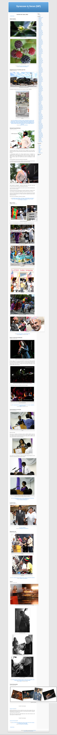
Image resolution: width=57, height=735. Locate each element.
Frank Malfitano (18, 198)
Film (30, 722)
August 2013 (40, 91)
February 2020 (40, 30)
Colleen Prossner (14, 679)
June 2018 (40, 46)
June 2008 (40, 138)
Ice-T (18, 723)
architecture (16, 120)
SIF (15, 708)
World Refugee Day (27, 333)
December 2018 (41, 41)
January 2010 (40, 124)
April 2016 (40, 66)
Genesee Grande (22, 121)
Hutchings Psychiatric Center (29, 121)
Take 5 (11, 581)
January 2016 (40, 68)
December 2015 (41, 69)
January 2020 (40, 31)
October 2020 (40, 24)
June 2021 (40, 19)
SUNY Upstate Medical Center (29, 122)
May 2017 (40, 56)
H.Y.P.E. (23, 498)
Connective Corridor (21, 120)
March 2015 (40, 76)
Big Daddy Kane (19, 722)
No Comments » (25, 66)
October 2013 (40, 89)
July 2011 (40, 110)
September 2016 (41, 62)
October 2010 (40, 117)
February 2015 (40, 77)
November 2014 (41, 79)
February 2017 (40, 58)
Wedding (24, 527)
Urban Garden (13, 18)
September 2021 (41, 17)
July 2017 (40, 54)
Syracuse (22, 333)
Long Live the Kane (13, 720)
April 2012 (40, 103)
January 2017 (40, 59)
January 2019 (40, 40)
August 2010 (40, 119)
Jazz (30, 198)
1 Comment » (25, 199)
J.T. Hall (25, 679)
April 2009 (40, 131)
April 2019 (40, 38)
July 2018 (40, 45)
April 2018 (40, 47)
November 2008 (41, 135)
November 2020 (41, 23)
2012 (13, 120)
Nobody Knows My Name (15, 128)
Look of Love (12, 502)
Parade (19, 333)
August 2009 (40, 128)
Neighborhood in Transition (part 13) (17, 69)
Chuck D (23, 722)
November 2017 (41, 51)
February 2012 (40, 105)
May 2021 (40, 20)
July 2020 (40, 26)
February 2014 (40, 86)
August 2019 (40, 35)
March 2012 (40, 104)
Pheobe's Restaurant (22, 122)
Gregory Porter (27, 198)
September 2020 (41, 25)
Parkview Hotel (16, 122)
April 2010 (40, 122)
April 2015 (40, 75)
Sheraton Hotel (21, 680)
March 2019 (40, 39)
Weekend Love (13, 531)
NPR (22, 723)
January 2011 (40, 115)
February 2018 (40, 49)
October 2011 (40, 108)
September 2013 (41, 90)
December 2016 (41, 60)
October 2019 (40, 33)
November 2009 (41, 126)
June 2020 (40, 27)
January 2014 (40, 87)
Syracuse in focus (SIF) (28, 6)
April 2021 (40, 21)
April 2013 (40, 94)
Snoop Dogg (25, 723)
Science (21, 66)
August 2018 (40, 44)
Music (21, 199)
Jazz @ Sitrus (30, 679)
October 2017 (40, 52)
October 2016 (40, 61)
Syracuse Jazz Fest (22, 405)
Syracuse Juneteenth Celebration (30, 577)
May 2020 (40, 28)
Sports (39, 151)
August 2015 (40, 72)
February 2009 (40, 133)
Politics (21, 334)
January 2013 (40, 96)
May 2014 (40, 84)
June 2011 (40, 111)
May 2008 (40, 139)
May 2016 (40, 65)
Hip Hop (33, 722)
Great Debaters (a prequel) (15, 409)
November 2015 (41, 70)
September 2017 (41, 53)
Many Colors (12, 202)
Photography (21, 528)
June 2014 (40, 83)
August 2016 (40, 63)
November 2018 (41, 42)
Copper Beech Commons (28, 120)
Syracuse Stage (28, 123)
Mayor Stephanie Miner (20, 577)
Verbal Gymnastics (14, 684)
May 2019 (40, 37)
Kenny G (32, 198)
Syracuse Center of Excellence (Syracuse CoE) (18, 123)
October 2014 (40, 80)
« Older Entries (12, 727)
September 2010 (41, 118)
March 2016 (40, 67)
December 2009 (41, 125)
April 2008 (40, 140)
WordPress (34, 730)
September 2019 (41, 34)
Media (21, 499)
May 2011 (40, 112)
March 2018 (40, 48)
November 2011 (41, 107)
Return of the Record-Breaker (16, 337)
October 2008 (40, 136)
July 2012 (40, 101)
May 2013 (40, 93)
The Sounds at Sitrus (27, 680)
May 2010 (40, 121)
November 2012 (41, 98)
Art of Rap (15, 722)
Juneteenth (15, 577)
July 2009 (40, 129)
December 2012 (41, 97)
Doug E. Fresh (12, 708)
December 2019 (41, 32)
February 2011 (40, 114)
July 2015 (40, 73)
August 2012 (40, 100)
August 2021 (40, 18)
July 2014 (40, 82)
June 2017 (40, 55)
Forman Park (17, 121)
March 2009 (40, 132)
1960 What (13, 198)
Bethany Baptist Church (17, 498)
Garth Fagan (23, 198)
